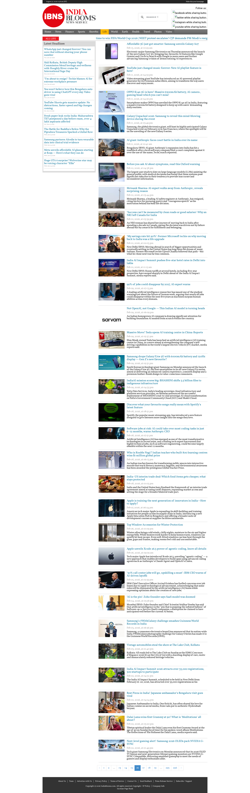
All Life (51, 38)
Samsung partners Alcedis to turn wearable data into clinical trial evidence (69, 141)
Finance (69, 31)
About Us (62, 781)
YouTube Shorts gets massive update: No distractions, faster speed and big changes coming (68, 105)
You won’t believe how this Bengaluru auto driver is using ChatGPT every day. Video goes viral (68, 92)
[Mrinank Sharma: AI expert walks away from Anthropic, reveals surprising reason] (112, 198)
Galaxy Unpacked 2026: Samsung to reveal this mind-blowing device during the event (163, 117)
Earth (125, 31)
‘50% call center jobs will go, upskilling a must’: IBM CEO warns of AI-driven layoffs (166, 574)
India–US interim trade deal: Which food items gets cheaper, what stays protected (166, 478)
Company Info (158, 786)
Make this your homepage (195, 2)
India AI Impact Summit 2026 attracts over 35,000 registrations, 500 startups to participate (165, 670)
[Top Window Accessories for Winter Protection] (112, 534)
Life (105, 31)
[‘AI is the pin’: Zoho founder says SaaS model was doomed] (112, 606)
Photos (158, 31)
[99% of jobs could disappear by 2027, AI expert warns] (112, 294)
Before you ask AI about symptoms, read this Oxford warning (163, 164)
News (58, 31)
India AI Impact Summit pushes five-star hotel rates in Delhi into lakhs (166, 261)
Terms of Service (117, 781)
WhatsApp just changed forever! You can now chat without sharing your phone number (67, 52)
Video (169, 31)
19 (155, 768)
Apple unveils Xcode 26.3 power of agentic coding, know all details (166, 549)
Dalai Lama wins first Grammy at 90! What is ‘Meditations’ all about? (164, 718)
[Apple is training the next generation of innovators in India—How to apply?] (112, 510)
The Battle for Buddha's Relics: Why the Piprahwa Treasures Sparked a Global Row (68, 130)
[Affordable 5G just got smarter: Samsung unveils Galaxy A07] (112, 53)
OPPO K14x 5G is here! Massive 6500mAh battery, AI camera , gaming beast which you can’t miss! (164, 93)
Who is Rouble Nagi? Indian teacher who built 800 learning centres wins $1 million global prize (167, 454)
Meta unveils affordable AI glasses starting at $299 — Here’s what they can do (68, 151)
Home (48, 31)
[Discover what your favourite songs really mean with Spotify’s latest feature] (112, 414)
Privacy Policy (101, 781)
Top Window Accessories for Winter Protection (155, 525)
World (114, 31)
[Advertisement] (132, 775)
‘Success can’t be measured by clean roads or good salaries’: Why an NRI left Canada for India (166, 213)
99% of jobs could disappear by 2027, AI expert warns (158, 284)
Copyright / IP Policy (141, 786)
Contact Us (132, 781)
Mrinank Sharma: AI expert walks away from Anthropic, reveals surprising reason (165, 189)
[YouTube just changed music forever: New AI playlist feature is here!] (112, 77)
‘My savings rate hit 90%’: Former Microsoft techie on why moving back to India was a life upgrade (166, 237)
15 (132, 768)
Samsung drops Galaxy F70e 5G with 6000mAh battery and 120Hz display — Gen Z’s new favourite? (166, 358)
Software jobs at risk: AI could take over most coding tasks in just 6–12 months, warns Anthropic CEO (165, 430)
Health (135, 31)
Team (71, 781)
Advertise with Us (84, 781)
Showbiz (93, 31)
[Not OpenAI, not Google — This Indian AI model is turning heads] (112, 318)
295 (167, 768)
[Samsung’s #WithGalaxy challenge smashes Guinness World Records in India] (112, 630)
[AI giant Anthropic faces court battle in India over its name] (112, 149)
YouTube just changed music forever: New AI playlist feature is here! (164, 69)
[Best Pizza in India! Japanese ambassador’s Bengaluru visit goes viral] (112, 702)
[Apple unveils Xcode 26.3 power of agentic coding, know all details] (112, 558)
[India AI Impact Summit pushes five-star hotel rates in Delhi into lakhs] (112, 270)
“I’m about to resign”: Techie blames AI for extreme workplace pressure (68, 80)
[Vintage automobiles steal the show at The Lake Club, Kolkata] (112, 654)
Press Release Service (164, 781)
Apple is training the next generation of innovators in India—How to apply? (166, 502)
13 (120, 768)
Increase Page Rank (125, 788)
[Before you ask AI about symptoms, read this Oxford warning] (112, 173)
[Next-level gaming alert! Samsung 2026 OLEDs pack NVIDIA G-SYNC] (112, 750)
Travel (147, 31)
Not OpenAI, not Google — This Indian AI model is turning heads (166, 308)
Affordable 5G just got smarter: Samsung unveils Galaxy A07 (163, 44)
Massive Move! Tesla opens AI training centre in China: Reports (165, 332)
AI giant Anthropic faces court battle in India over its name (162, 140)
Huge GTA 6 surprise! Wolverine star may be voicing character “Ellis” (68, 162)
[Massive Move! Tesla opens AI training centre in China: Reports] (112, 342)
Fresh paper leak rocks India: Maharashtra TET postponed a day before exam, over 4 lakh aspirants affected (68, 119)
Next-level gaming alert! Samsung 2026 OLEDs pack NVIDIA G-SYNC (165, 742)
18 (149, 768)
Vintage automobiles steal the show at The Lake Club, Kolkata (163, 645)
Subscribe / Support (184, 781)
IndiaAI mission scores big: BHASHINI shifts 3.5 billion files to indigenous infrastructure (164, 382)
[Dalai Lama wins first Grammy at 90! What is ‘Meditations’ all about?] (112, 726)
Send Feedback (146, 781)
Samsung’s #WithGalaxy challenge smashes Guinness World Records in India (163, 622)
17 (143, 768)
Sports (81, 31)
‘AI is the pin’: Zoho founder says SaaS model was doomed (161, 597)
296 (175, 768)
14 (126, 768)
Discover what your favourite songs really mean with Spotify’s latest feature (164, 406)
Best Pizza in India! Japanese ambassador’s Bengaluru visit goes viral (165, 694)
